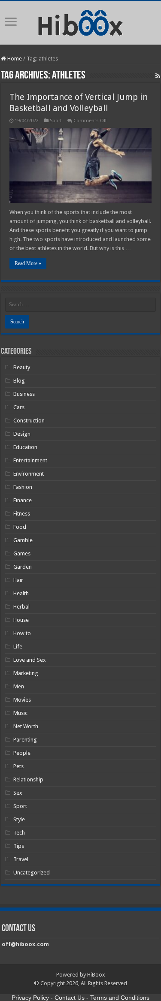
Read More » (28, 263)
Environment (28, 473)
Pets (18, 766)
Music (20, 713)
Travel (20, 859)
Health (21, 593)
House (21, 620)
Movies (22, 699)
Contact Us (70, 997)
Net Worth (25, 726)
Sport (56, 121)
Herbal (21, 606)
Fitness (21, 513)
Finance (22, 500)
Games (21, 553)
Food (19, 527)
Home (14, 58)
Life (17, 646)
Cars (18, 407)
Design (21, 434)
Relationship (28, 779)
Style (19, 819)
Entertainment (30, 460)
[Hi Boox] (80, 21)
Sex (17, 793)
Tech (19, 832)
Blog (19, 380)
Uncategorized (31, 872)
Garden (22, 567)
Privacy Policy (30, 997)
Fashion (22, 487)
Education (25, 447)
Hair (18, 580)
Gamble (23, 540)
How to (22, 633)
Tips (18, 846)
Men (18, 686)
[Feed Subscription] (157, 75)
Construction (29, 420)
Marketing (25, 673)
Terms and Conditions (119, 997)
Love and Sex (29, 660)
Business (24, 394)
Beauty (21, 367)
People (21, 753)
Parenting (25, 739)
